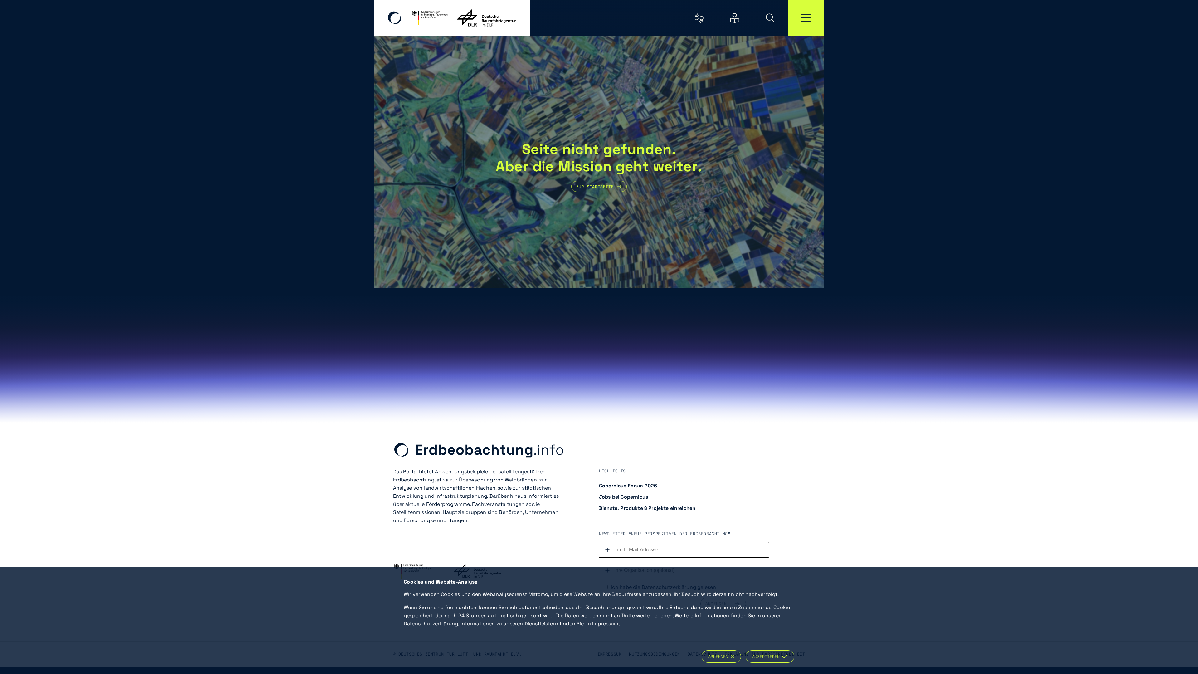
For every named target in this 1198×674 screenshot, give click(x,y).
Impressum (605, 623)
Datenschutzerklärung (431, 623)
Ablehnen (719, 656)
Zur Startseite (595, 186)
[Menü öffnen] (806, 18)
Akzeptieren (767, 656)
